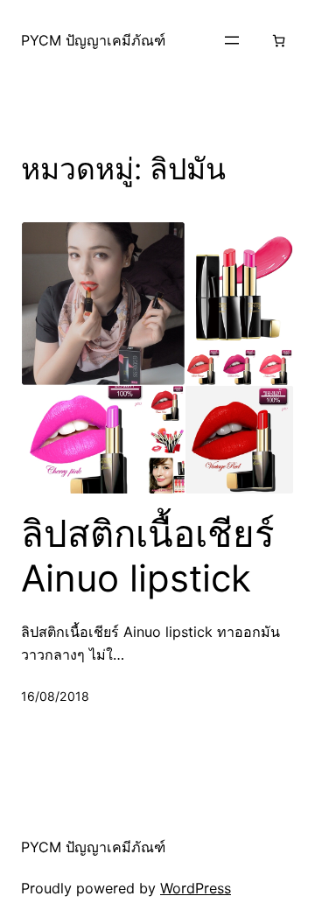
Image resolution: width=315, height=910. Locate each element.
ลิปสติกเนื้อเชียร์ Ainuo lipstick (148, 555)
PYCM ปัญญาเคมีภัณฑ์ (93, 40)
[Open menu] (231, 40)
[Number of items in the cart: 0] (278, 40)
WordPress (195, 888)
